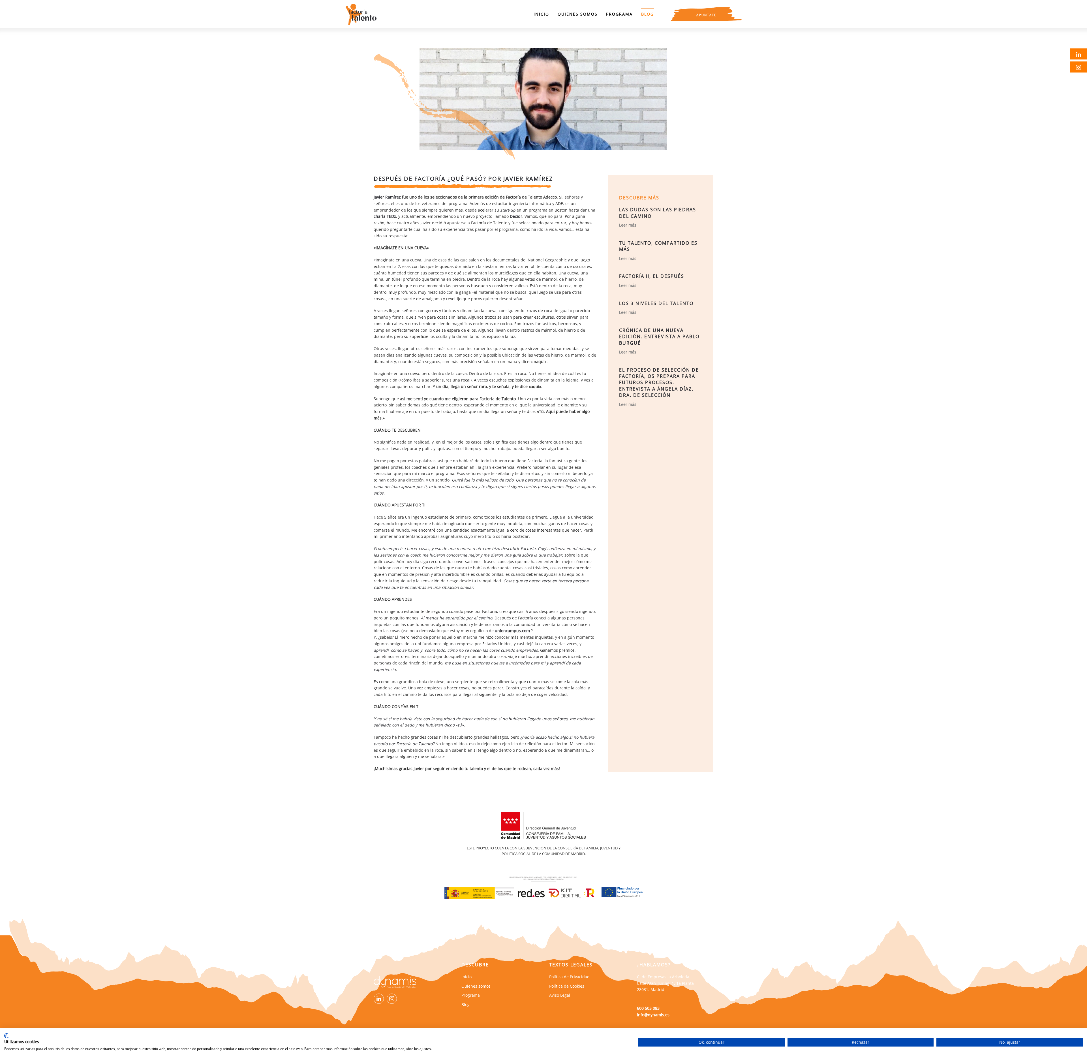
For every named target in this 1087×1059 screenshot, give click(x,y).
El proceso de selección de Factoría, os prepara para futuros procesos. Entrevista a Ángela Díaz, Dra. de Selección (659, 383)
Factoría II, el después (651, 276)
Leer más (627, 225)
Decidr (516, 216)
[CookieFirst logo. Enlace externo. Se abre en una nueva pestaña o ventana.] (6, 1035)
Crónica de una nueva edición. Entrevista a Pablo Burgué (659, 336)
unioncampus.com (512, 630)
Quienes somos (578, 14)
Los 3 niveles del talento (656, 303)
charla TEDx (385, 216)
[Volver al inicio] (360, 14)
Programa (619, 14)
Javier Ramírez (387, 197)
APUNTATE (706, 15)
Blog (647, 14)
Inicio (541, 14)
